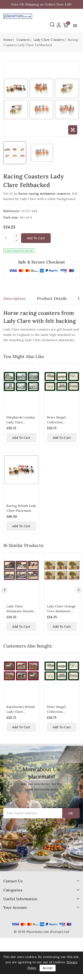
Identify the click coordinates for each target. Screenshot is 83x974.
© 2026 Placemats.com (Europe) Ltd (41, 932)
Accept (47, 968)
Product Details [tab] (52, 298)
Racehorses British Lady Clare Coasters (20, 711)
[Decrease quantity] (16, 240)
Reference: (11, 211)
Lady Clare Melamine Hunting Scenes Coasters (21, 611)
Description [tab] (14, 298)
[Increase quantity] (16, 235)
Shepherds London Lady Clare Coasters (20, 422)
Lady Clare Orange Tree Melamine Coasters (61, 611)
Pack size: (11, 217)
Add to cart (36, 238)
